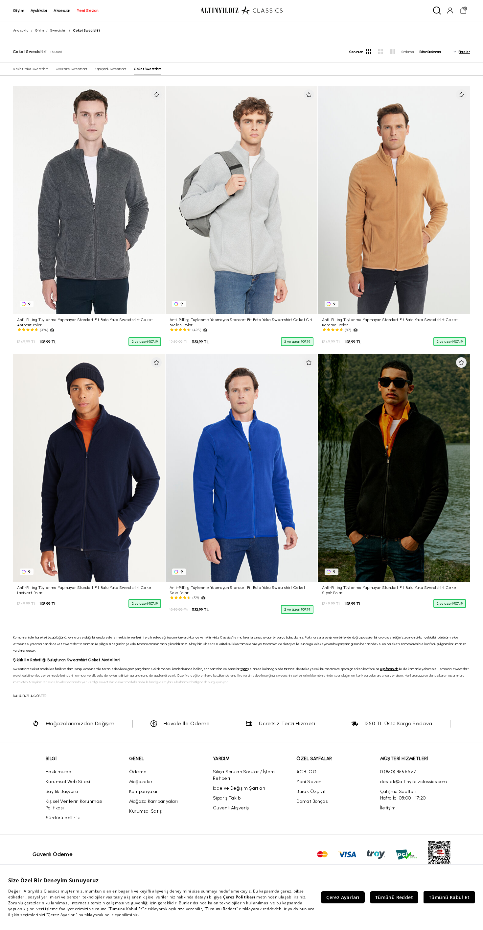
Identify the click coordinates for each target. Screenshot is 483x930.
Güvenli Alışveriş (231, 808)
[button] (156, 94)
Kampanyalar (143, 791)
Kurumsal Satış (145, 811)
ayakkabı (39, 10)
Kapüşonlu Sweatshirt (110, 69)
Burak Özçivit (311, 791)
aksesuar (62, 10)
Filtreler (464, 52)
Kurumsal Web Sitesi (68, 781)
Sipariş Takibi (227, 798)
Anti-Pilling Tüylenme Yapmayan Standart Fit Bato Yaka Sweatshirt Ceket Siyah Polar (390, 590)
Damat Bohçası (312, 801)
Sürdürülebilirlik (63, 818)
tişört (244, 669)
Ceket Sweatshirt (147, 69)
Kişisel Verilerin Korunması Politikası (74, 805)
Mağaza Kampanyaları (153, 801)
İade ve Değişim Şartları (239, 788)
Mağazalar (140, 781)
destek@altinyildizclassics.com (413, 781)
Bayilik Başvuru (62, 791)
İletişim (388, 808)
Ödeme (138, 772)
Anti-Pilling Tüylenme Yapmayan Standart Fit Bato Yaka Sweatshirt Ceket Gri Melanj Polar (241, 322)
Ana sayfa (21, 30)
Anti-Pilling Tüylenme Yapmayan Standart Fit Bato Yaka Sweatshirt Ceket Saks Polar (237, 590)
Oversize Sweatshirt (71, 69)
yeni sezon (87, 10)
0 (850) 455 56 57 (398, 772)
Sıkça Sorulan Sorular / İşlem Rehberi (244, 775)
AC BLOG (306, 772)
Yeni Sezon (308, 781)
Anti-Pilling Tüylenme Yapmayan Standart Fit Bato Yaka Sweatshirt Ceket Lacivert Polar (85, 590)
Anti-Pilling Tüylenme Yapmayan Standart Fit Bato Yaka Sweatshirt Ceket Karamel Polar (390, 322)
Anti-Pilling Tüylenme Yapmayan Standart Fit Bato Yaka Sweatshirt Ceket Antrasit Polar (85, 322)
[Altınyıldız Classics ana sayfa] (241, 10)
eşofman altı (389, 669)
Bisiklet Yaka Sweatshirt (30, 69)
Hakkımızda (58, 772)
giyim (18, 10)
